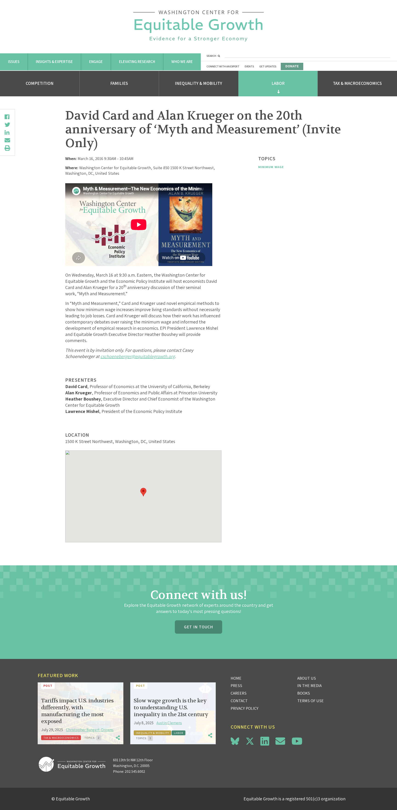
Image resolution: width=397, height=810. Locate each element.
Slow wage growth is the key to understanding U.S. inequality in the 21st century (171, 707)
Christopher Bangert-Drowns (89, 729)
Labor (278, 83)
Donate (292, 66)
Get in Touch (198, 627)
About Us (306, 678)
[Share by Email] (7, 140)
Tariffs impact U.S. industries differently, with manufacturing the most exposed (77, 711)
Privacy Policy (244, 708)
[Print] (7, 148)
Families (119, 83)
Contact (239, 700)
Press (236, 685)
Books (303, 693)
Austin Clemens (169, 722)
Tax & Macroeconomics (357, 83)
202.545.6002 (135, 771)
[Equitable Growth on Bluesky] (235, 740)
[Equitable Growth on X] (250, 740)
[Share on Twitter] (7, 124)
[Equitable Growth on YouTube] (297, 741)
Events (249, 66)
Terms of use (310, 700)
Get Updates (267, 66)
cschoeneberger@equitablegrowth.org (137, 356)
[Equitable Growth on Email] (280, 741)
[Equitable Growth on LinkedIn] (265, 741)
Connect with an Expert (223, 66)
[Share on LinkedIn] (7, 132)
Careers (239, 693)
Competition (40, 83)
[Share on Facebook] (7, 116)
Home (236, 678)
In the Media (309, 685)
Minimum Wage (271, 167)
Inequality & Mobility (198, 83)
